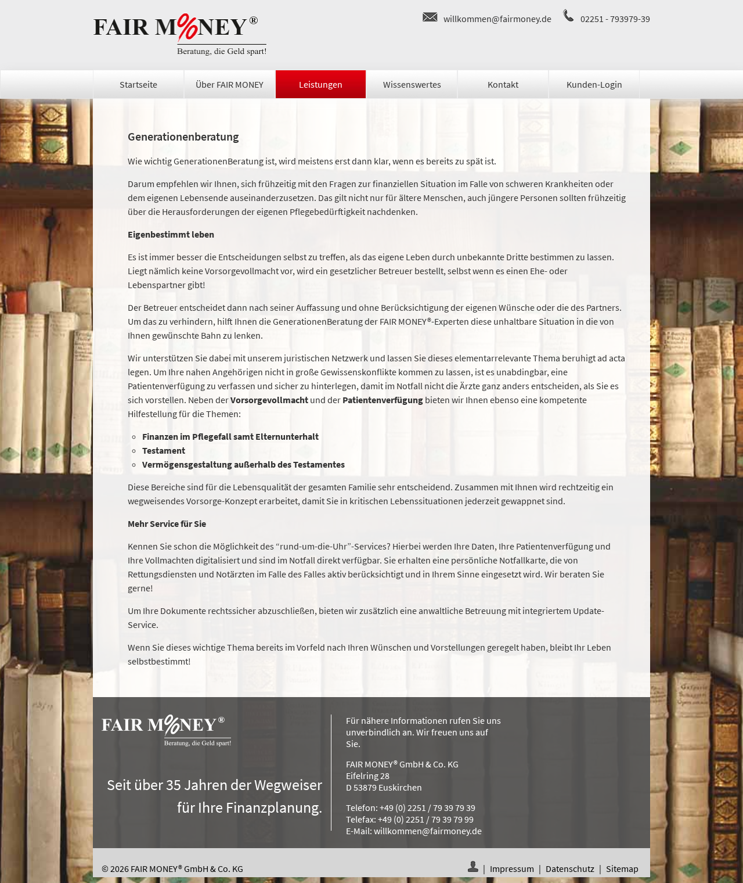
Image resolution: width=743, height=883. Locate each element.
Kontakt (503, 84)
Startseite (138, 84)
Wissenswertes (412, 84)
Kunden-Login (594, 84)
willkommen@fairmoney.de (497, 18)
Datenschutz (570, 868)
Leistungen (320, 84)
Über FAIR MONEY (230, 84)
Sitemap (622, 868)
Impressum (512, 868)
